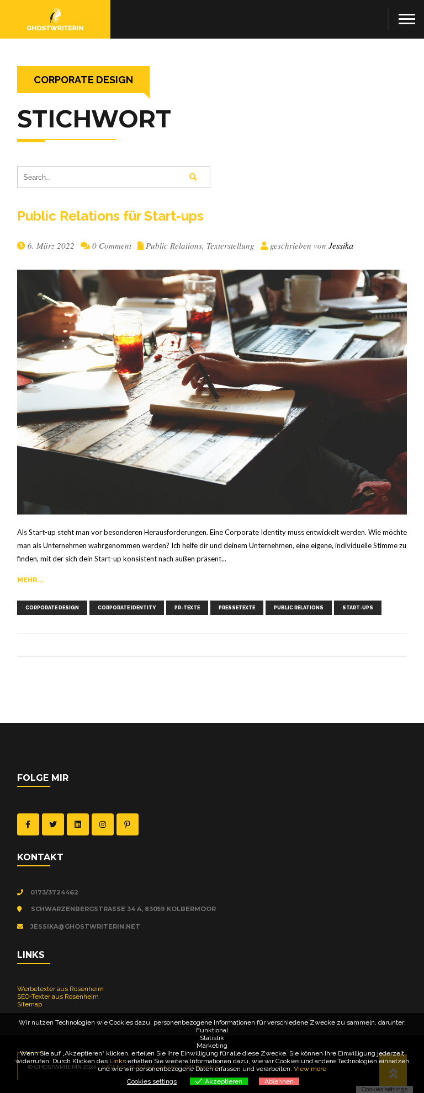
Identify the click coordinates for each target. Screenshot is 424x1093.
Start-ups (357, 607)
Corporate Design (52, 607)
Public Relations (174, 245)
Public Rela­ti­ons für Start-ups (110, 216)
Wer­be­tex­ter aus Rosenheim (60, 989)
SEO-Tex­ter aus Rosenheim (58, 996)
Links (117, 1061)
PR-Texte (187, 607)
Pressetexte (237, 607)
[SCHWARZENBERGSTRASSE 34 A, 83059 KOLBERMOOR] (22, 909)
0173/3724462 (53, 892)
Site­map (29, 1004)
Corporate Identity (127, 607)
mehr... (30, 580)
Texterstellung (230, 245)
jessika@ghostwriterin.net (84, 926)
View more (310, 1069)
